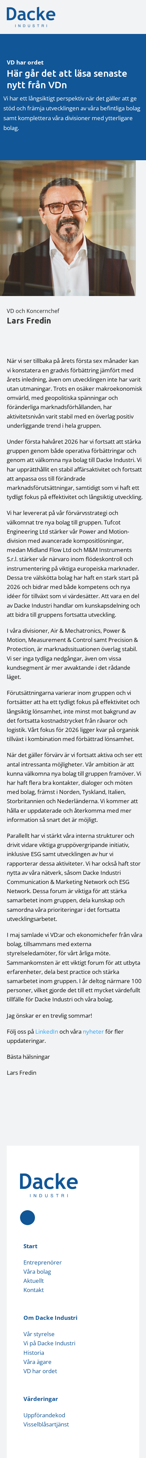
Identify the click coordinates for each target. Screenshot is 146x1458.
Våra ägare (37, 1362)
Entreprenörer (42, 1262)
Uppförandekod (44, 1415)
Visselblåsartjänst (46, 1424)
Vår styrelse (39, 1334)
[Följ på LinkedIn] (27, 1217)
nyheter (93, 1031)
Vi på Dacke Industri (49, 1343)
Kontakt (33, 1290)
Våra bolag (37, 1271)
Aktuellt (33, 1281)
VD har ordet (40, 1371)
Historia (33, 1353)
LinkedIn (46, 1031)
